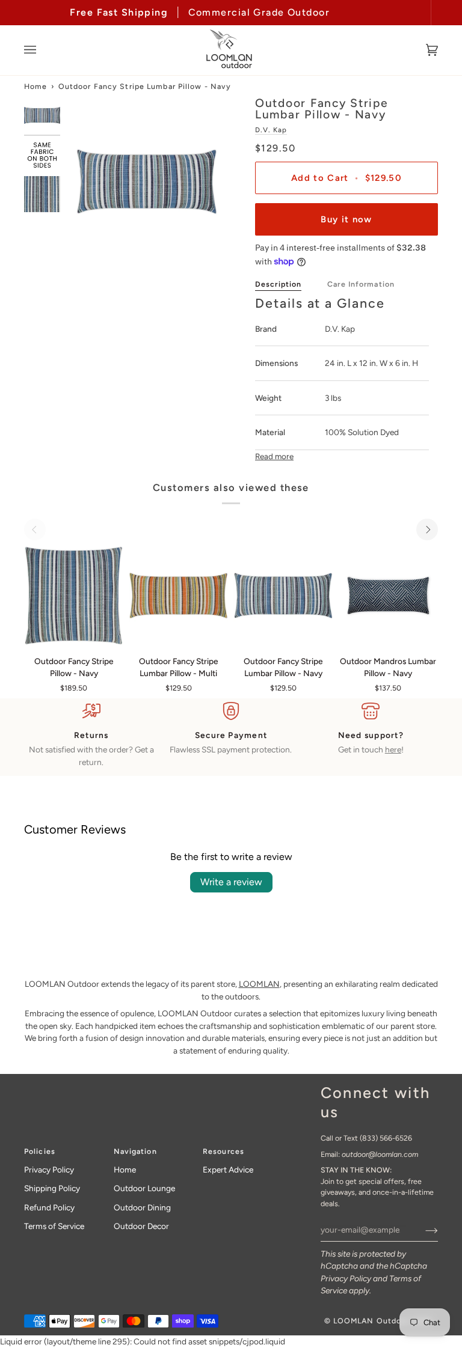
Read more (274, 456)
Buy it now (346, 219)
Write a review (231, 882)
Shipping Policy (52, 1188)
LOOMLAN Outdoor (371, 1320)
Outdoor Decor (141, 1226)
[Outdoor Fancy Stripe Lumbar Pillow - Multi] (178, 595)
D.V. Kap (271, 130)
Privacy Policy (346, 1278)
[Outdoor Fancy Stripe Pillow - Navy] (73, 595)
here (393, 749)
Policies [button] (39, 1151)
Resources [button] (223, 1151)
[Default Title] (73, 595)
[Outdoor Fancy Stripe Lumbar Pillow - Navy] (283, 595)
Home (35, 86)
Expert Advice (228, 1169)
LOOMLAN (259, 984)
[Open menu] (42, 50)
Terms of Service (54, 1226)
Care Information (361, 283)
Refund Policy (49, 1207)
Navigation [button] (135, 1151)
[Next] (427, 529)
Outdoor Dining (142, 1207)
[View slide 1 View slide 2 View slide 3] (147, 181)
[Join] (422, 1229)
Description (278, 283)
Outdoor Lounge (144, 1188)
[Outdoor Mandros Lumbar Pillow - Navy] (388, 595)
